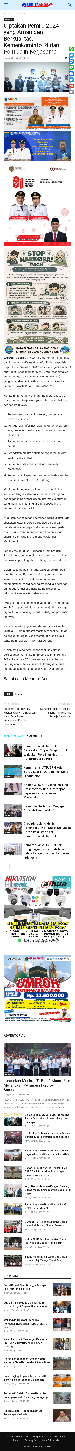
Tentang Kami (32, 1440)
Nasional (20, 13)
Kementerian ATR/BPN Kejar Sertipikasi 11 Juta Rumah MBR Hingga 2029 (46, 772)
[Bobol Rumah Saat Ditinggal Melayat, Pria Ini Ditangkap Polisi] (62, 1289)
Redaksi (17, 1440)
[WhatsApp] (71, 49)
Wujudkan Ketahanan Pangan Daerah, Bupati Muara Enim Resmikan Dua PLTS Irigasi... (48, 1190)
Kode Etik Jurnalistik (52, 1440)
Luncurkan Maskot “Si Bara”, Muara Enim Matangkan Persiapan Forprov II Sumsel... (37, 1085)
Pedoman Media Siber (18, 1436)
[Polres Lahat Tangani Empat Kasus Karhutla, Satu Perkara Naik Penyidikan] (62, 1363)
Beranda (8, 13)
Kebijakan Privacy (42, 1436)
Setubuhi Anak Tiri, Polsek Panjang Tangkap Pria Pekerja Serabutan (55, 712)
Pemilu (18, 694)
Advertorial (10, 1074)
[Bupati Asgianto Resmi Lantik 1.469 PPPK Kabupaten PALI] (13, 1209)
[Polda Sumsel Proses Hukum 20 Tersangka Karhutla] (62, 1415)
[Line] (71, 67)
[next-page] (11, 866)
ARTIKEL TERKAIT (13, 736)
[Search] (70, 5)
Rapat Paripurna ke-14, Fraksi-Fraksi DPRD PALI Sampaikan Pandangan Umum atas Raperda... (46, 1172)
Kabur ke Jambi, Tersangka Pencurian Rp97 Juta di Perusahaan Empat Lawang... (26, 1343)
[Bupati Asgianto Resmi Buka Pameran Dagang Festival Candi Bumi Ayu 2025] (13, 1155)
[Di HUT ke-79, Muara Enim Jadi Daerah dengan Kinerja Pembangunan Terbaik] (13, 1137)
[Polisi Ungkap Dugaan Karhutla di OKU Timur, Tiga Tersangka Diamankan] (62, 1380)
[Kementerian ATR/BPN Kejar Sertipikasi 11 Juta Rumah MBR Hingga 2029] (13, 771)
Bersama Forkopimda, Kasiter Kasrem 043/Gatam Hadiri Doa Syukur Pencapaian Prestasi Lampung (20, 716)
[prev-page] (6, 866)
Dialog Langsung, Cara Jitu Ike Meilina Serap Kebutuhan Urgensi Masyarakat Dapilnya (47, 1118)
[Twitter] (71, 80)
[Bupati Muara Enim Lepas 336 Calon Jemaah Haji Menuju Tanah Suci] (13, 1261)
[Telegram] (71, 55)
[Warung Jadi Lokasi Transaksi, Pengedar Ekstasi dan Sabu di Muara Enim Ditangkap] (62, 1324)
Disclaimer (59, 1436)
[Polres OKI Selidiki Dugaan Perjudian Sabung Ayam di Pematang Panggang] (62, 1398)
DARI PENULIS (34, 736)
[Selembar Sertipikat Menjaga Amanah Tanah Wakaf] (13, 810)
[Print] (71, 92)
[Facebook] (71, 74)
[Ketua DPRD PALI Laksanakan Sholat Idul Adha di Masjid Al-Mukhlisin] (13, 1243)
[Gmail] (71, 86)
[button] (6, 5)
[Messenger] (71, 61)
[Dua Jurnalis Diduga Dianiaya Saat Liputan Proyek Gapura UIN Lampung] (62, 1307)
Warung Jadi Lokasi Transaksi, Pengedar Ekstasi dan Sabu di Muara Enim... (25, 1324)
